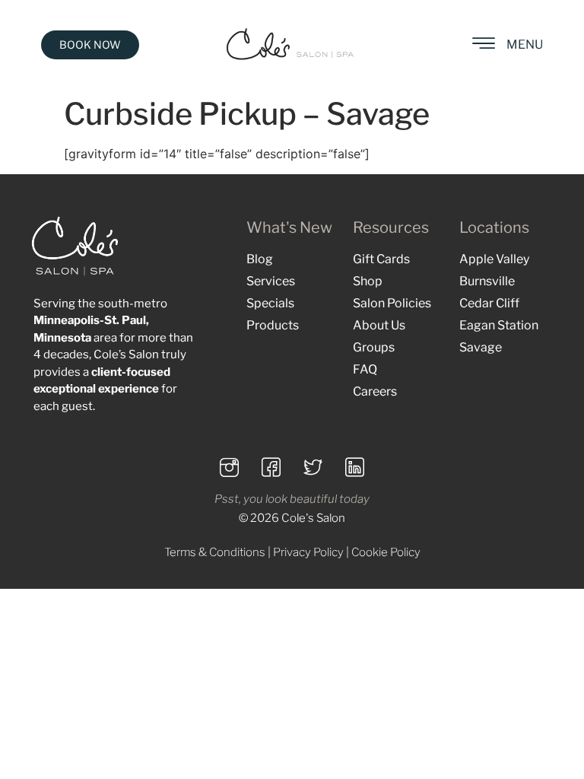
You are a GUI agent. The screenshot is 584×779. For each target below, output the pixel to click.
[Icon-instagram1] (230, 467)
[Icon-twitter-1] (313, 467)
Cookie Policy (386, 552)
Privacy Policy (308, 552)
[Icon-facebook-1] (271, 467)
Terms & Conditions (214, 552)
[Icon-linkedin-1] (355, 467)
